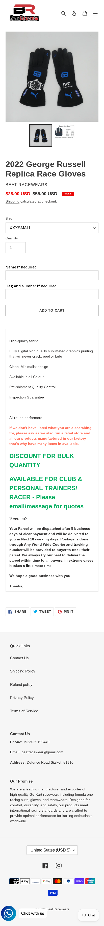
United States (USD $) (50, 850)
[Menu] (95, 13)
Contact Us (19, 658)
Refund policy (21, 684)
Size (9, 218)
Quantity (12, 238)
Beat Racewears (57, 909)
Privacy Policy (22, 697)
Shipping (12, 201)
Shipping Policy (22, 671)
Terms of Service (24, 711)
